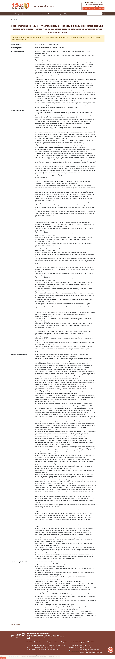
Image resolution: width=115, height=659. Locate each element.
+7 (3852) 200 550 (98, 6)
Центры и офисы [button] (20, 14)
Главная (29, 642)
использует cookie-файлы (13, 656)
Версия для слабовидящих (94, 2)
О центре (64, 642)
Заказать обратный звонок (93, 9)
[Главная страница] (11, 20)
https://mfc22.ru (86, 647)
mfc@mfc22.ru (85, 645)
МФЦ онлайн (67, 14)
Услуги (15, 19)
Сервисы (56, 642)
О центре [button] (43, 14)
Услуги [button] (29, 14)
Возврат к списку (16, 624)
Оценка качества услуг (54, 14)
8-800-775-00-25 (88, 6)
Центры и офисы (39, 642)
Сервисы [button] (36, 14)
